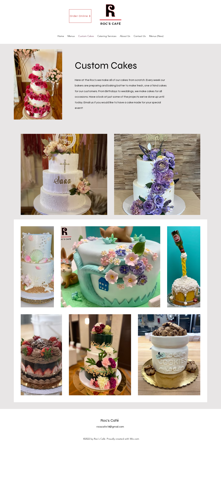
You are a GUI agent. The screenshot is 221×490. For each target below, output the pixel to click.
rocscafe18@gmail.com (110, 426)
